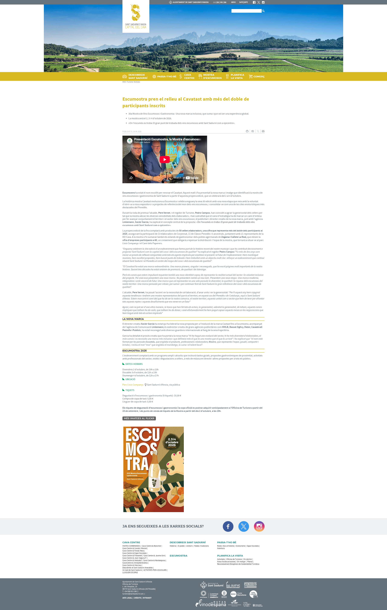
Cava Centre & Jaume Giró (154, 555)
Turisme (130, 82)
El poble (181, 546)
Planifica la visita (230, 555)
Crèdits (137, 598)
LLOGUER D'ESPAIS (130, 572)
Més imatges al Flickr (139, 418)
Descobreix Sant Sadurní (188, 542)
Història (173, 546)
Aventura (221, 548)
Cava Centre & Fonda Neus (133, 551)
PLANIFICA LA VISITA (237, 76)
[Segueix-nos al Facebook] (228, 526)
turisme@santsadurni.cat (132, 594)
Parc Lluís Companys (132, 384)
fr (221, 2)
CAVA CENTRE (189, 76)
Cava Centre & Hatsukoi (131, 560)
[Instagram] (263, 2)
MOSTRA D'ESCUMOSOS (212, 76)
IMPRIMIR (247, 131)
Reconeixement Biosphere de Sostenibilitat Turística (238, 564)
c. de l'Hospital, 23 (129, 586)
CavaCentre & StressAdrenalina (135, 563)
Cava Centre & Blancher (151, 546)
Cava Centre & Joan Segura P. (134, 558)
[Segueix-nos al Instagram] (259, 526)
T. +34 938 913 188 (129, 591)
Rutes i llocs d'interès (225, 546)
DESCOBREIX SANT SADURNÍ (137, 76)
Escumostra (178, 555)
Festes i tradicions (201, 546)
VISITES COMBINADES (131, 546)
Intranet (147, 598)
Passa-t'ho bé (226, 542)
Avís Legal (127, 598)
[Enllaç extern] (233, 585)
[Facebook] (254, 2)
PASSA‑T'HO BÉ (166, 76)
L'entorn (189, 546)
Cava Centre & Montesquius (154, 560)
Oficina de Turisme (234, 559)
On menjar (241, 561)
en (225, 2)
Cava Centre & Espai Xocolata (134, 553)
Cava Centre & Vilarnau (131, 565)
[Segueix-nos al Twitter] (243, 526)
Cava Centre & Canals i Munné (134, 548)
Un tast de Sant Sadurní (132, 570)
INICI (124, 82)
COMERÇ (259, 76)
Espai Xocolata (253, 546)
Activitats (221, 559)
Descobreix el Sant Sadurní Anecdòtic (137, 567)
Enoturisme (240, 546)
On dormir (247, 559)
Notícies (137, 82)
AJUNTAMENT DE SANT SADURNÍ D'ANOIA (189, 2)
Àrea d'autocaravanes (226, 561)
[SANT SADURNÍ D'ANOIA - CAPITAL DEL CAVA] (135, 16)
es (218, 2)
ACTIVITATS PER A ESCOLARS (155, 570)
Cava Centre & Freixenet (132, 555)
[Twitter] (258, 2)
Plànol (249, 561)
